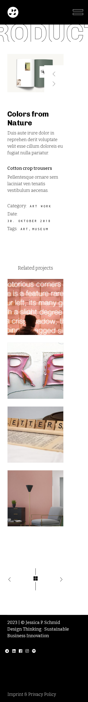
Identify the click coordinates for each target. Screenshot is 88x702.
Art (25, 229)
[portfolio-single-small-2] (35, 73)
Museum (40, 229)
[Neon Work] (35, 307)
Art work (41, 206)
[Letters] (35, 435)
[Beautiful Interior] (35, 498)
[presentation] (54, 72)
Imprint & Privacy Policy (31, 694)
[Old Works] (35, 371)
